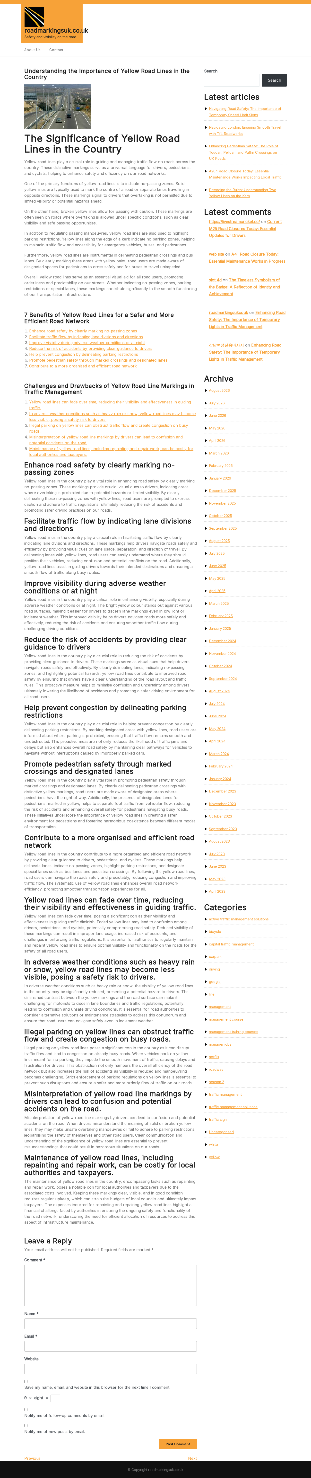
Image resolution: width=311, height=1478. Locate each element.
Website (31, 1358)
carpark (215, 956)
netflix (214, 1056)
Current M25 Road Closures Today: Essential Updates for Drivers (245, 228)
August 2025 (219, 540)
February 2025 (221, 616)
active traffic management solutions (239, 919)
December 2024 (222, 641)
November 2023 (222, 803)
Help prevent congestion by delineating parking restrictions (83, 354)
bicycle (215, 931)
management (220, 1006)
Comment (34, 1259)
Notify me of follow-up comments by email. (64, 1415)
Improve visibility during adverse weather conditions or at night (87, 342)
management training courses (233, 1031)
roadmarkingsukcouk (228, 312)
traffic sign (218, 1119)
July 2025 (217, 553)
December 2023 (222, 791)
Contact (56, 50)
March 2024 (219, 753)
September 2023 (223, 829)
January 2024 (220, 778)
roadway (216, 1069)
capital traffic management (231, 944)
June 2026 (217, 415)
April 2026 (217, 440)
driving (214, 969)
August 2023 (219, 841)
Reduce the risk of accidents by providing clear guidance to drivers (90, 348)
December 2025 (222, 490)
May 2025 (217, 578)
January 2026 (220, 478)
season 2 (216, 1081)
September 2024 (223, 678)
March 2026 (219, 453)
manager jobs (220, 1044)
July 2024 (217, 703)
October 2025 (220, 515)
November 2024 (222, 653)
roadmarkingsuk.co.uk (56, 30)
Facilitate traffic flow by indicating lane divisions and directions (86, 336)
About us (32, 50)
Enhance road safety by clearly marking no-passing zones (83, 331)
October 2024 (220, 666)
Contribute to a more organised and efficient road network (83, 366)
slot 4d (215, 279)
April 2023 (217, 891)
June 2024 (217, 716)
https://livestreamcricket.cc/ (234, 221)
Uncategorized (221, 1132)
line (212, 994)
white (213, 1144)
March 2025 (219, 603)
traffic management (225, 1094)
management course (226, 1019)
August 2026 (219, 390)
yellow (214, 1157)
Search (210, 71)
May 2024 (217, 728)
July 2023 (217, 854)
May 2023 (217, 879)
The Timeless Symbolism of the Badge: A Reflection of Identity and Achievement (244, 286)
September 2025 (223, 528)
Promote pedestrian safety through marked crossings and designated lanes (98, 360)
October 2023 (220, 816)
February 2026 (221, 465)
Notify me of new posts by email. (54, 1431)
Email (30, 1336)
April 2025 (217, 590)
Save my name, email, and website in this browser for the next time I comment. (97, 1387)
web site (216, 254)
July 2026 (217, 403)
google (215, 981)
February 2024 (221, 766)
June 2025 (217, 565)
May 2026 (217, 428)
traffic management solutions (233, 1106)
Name (31, 1313)
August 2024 (219, 691)
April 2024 (217, 741)
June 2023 (217, 866)
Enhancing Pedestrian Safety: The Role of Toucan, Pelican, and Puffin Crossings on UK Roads (243, 152)
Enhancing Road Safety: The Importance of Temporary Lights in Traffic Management (247, 319)
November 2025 (222, 503)
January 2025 (220, 628)
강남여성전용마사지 (226, 345)
